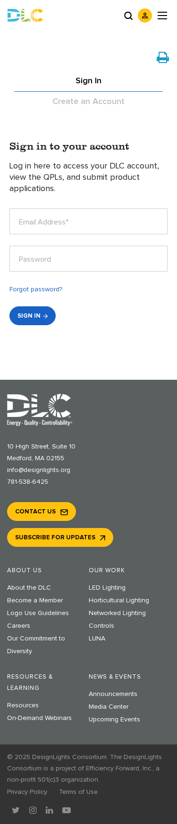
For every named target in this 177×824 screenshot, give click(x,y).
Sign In (88, 81)
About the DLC (29, 587)
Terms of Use (78, 792)
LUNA (97, 638)
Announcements (113, 694)
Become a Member (35, 600)
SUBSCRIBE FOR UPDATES (55, 538)
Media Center (108, 707)
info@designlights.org (38, 470)
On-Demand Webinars (39, 718)
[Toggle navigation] (162, 15)
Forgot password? (35, 289)
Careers (18, 626)
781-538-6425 (27, 482)
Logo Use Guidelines (38, 613)
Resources (23, 705)
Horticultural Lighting (119, 600)
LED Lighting (107, 587)
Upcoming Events (114, 719)
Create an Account (88, 101)
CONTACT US (35, 512)
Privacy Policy (27, 792)
